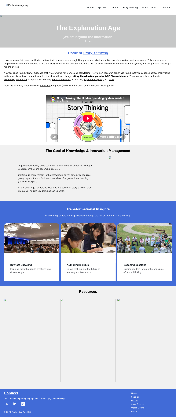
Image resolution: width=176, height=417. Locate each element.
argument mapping (93, 79)
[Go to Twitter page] (8, 404)
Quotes (114, 7)
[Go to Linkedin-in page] (16, 404)
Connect (11, 393)
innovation (21, 79)
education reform (61, 79)
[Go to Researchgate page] (23, 404)
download (45, 85)
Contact (166, 7)
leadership (9, 79)
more (111, 79)
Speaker (102, 7)
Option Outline (149, 7)
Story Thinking (130, 7)
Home (90, 7)
